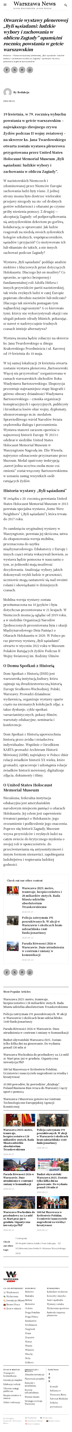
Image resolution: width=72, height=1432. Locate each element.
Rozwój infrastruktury (32, 1391)
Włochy (29, 1354)
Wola (27, 1358)
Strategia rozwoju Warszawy (33, 1402)
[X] (14, 70)
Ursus (28, 1333)
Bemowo (29, 1291)
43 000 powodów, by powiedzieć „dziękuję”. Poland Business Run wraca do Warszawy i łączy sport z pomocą (35, 1088)
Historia (7, 55)
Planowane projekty (35, 1378)
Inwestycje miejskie (12, 1380)
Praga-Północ (31, 1316)
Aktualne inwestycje (34, 1374)
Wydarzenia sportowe (58, 1308)
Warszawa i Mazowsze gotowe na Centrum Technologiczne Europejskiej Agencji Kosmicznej (32, 1102)
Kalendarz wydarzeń (57, 1291)
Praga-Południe (32, 1312)
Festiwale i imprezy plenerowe (56, 1314)
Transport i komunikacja (9, 1374)
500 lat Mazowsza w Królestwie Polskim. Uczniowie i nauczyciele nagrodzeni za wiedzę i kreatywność (52, 1218)
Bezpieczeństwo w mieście (12, 1396)
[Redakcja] (8, 92)
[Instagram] (49, 1377)
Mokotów (30, 1304)
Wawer (28, 1341)
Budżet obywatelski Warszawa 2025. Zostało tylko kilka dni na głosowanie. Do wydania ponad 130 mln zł (52, 1180)
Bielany (28, 1300)
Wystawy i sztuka (55, 1304)
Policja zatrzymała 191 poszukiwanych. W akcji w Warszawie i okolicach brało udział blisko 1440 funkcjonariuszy (42, 925)
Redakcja (23, 92)
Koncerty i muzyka (56, 1295)
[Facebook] (6, 70)
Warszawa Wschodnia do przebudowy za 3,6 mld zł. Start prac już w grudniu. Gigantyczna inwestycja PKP (19, 1218)
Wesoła (28, 1345)
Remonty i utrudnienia (30, 1384)
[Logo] (36, 1276)
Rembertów (31, 1320)
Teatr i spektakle (55, 1300)
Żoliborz (29, 1362)
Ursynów (29, 1337)
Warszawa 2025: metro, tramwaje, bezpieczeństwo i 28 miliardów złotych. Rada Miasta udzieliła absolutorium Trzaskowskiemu (42, 897)
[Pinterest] (22, 70)
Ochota (28, 1308)
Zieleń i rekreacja (11, 1402)
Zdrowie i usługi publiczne (11, 1390)
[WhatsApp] (29, 70)
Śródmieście (31, 1324)
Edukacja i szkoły (12, 1384)
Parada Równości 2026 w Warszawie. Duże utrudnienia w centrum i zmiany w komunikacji (43, 949)
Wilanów (29, 1349)
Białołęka (29, 1295)
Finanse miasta (32, 1396)
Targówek (30, 1329)
